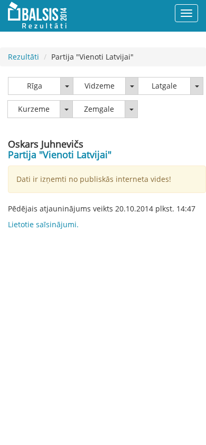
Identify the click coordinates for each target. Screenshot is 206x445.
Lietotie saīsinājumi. (43, 224)
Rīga (34, 86)
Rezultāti (23, 57)
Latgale (164, 86)
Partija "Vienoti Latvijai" (59, 154)
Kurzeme (34, 109)
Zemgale (99, 109)
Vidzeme (100, 86)
